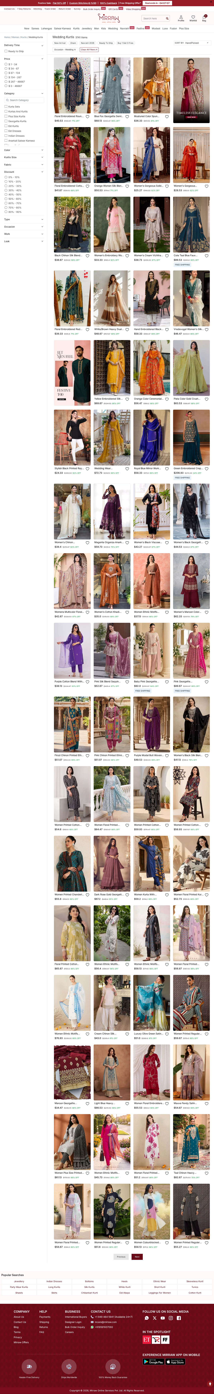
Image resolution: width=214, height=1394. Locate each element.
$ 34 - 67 (14, 68)
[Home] (109, 18)
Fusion (173, 28)
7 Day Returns (24, 9)
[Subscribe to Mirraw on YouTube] (162, 1318)
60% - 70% (15, 203)
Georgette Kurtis (17, 121)
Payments (44, 1316)
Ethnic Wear (160, 1281)
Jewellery (87, 28)
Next (137, 1256)
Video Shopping (135, 8)
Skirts (54, 1292)
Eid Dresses (14, 130)
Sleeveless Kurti (195, 1281)
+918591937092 (104, 1327)
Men (96, 28)
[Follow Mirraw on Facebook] (178, 1318)
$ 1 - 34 (13, 64)
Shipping (44, 1322)
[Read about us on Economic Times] (147, 1339)
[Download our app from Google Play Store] (154, 1361)
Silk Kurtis (89, 1287)
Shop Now (75, 108)
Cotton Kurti (195, 1292)
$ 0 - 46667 (15, 85)
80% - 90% (15, 211)
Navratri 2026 (87, 43)
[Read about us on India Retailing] (156, 1339)
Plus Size (184, 28)
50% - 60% (15, 198)
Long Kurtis (54, 1287)
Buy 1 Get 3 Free (125, 43)
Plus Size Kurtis (16, 116)
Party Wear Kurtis (19, 1287)
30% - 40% (15, 190)
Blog (16, 1327)
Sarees (35, 28)
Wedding (113, 28)
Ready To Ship (106, 43)
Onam (73, 43)
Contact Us (9, 9)
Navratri (127, 28)
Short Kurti (159, 1287)
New (26, 28)
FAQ (41, 1332)
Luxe (165, 28)
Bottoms (89, 1281)
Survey (77, 9)
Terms (17, 1332)
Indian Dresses (16, 135)
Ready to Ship (16, 51)
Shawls (19, 1292)
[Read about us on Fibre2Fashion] (165, 1339)
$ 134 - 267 (15, 77)
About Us (19, 1316)
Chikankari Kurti (89, 1292)
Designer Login (73, 1322)
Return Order (65, 9)
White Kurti (124, 1287)
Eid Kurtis (13, 126)
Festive (143, 28)
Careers (69, 1332)
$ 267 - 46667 (17, 81)
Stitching (37, 9)
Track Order (50, 9)
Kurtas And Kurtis (17, 111)
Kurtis (76, 28)
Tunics (195, 1287)
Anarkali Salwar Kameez (21, 140)
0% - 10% (14, 177)
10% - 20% (15, 181)
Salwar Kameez (62, 28)
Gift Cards (115, 8)
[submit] (167, 18)
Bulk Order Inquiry (94, 8)
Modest (156, 28)
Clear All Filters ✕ (89, 49)
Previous (121, 1256)
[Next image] (86, 85)
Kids (103, 28)
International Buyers (76, 1316)
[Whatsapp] (146, 1318)
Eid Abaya (124, 1292)
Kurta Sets (14, 106)
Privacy (18, 1337)
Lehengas (46, 28)
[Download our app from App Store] (175, 1361)
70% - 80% (15, 207)
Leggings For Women (160, 1292)
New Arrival (60, 43)
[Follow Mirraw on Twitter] (154, 1318)
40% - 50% (15, 194)
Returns (43, 1327)
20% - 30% (15, 185)
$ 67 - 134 (14, 72)
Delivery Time (12, 45)
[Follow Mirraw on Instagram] (170, 1318)
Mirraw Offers (21, 1342)
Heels (124, 1281)
